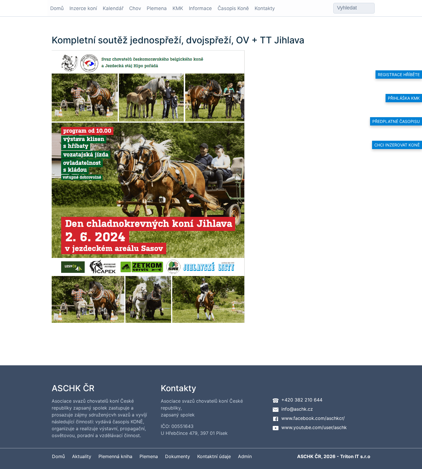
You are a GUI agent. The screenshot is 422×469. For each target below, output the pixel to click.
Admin (245, 456)
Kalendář (113, 8)
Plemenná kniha (115, 456)
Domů (57, 8)
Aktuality (81, 456)
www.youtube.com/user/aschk (314, 427)
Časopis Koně (233, 8)
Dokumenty (177, 456)
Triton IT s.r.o (355, 456)
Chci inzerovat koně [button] (397, 144)
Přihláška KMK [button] (404, 98)
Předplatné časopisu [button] (396, 121)
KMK (178, 8)
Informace (200, 8)
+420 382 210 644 (301, 400)
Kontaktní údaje (214, 456)
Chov (135, 8)
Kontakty (265, 8)
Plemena (157, 8)
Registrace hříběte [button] (399, 74)
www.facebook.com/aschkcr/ (313, 418)
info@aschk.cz (297, 409)
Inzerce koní (83, 8)
